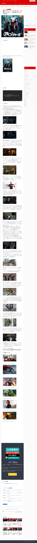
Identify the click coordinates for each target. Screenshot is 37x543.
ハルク (25, 90)
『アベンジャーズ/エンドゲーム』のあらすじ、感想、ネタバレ (14, 496)
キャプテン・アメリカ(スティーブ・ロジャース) (10, 387)
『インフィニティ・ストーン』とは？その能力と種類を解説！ (14, 493)
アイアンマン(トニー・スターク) (8, 363)
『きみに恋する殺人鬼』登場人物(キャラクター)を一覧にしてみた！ (31, 47)
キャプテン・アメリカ (27, 82)
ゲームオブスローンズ (27, 84)
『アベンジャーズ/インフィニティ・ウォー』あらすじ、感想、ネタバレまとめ (14, 498)
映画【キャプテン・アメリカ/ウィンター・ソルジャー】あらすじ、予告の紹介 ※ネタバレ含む (12, 512)
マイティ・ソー (5, 375)
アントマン (26, 78)
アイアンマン (26, 71)
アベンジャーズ (5, 504)
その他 (25, 87)
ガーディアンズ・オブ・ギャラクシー (29, 80)
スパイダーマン (26, 85)
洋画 (25, 100)
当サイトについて (33, 3)
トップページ (5, 3)
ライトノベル (28, 3)
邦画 (25, 105)
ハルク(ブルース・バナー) (7, 398)
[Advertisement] (12, 48)
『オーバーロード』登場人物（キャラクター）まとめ (31, 32)
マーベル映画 (19, 3)
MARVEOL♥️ (28, 541)
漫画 (14, 3)
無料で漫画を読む (12, 474)
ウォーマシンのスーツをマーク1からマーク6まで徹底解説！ (14, 490)
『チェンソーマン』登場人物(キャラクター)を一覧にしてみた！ (31, 39)
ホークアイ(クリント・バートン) (8, 421)
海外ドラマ (24, 3)
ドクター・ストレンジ (27, 89)
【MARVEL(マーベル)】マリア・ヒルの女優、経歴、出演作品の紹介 (14, 501)
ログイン (11, 483)
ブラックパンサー (26, 92)
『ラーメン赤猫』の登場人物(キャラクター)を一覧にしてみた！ (31, 36)
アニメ (10, 3)
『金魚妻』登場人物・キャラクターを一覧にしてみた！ (31, 43)
